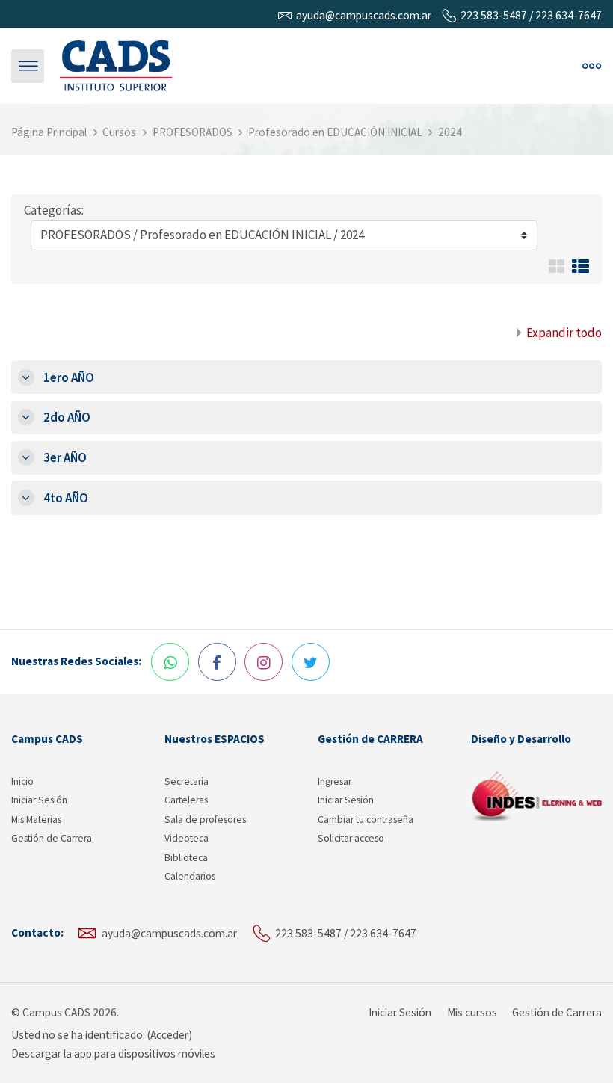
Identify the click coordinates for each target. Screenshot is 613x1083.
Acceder (169, 1035)
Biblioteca (186, 857)
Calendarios (189, 876)
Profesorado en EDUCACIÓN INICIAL (335, 132)
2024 (450, 132)
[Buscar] (412, 65)
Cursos (119, 132)
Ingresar (334, 781)
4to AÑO (65, 498)
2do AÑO (66, 417)
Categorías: (54, 210)
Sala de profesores (205, 819)
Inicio (22, 781)
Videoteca (186, 838)
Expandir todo (564, 332)
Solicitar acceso (351, 838)
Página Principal (49, 132)
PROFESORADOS (192, 132)
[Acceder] (446, 65)
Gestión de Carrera (51, 838)
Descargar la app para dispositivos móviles (113, 1053)
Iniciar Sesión (39, 800)
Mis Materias (36, 819)
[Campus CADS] (116, 65)
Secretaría (186, 781)
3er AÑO (65, 457)
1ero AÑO (68, 377)
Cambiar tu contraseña (365, 819)
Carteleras (186, 800)
